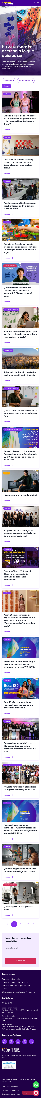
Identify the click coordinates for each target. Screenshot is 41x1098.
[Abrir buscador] (34, 3)
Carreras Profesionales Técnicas (15, 982)
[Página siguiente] (33, 924)
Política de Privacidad (10, 1086)
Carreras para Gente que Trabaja (16, 986)
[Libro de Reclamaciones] (20, 1065)
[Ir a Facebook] (4, 1041)
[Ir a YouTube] (17, 1041)
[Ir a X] (31, 1041)
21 (28, 924)
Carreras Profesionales (11, 979)
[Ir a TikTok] (24, 1041)
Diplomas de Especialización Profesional (18, 992)
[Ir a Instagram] (11, 1041)
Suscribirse (20, 961)
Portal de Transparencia (10, 1090)
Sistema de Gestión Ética (11, 1094)
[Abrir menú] (38, 3)
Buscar (6, 86)
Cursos (5, 989)
